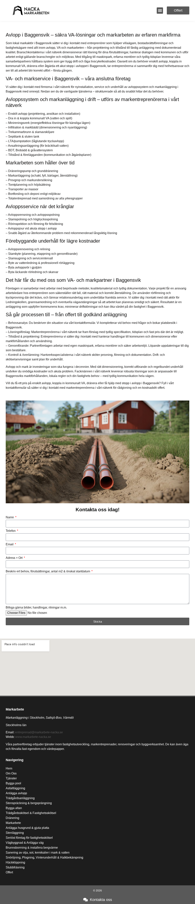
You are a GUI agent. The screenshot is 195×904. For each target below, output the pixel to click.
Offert (9, 872)
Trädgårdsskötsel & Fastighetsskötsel (31, 813)
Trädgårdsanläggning (20, 798)
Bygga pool (13, 783)
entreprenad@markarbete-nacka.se (39, 732)
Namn (10, 517)
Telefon (11, 530)
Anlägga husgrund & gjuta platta (27, 827)
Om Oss (11, 773)
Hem (9, 768)
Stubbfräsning (15, 867)
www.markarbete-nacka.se (33, 736)
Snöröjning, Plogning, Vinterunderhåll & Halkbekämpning (44, 857)
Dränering (12, 818)
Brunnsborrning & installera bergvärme (32, 847)
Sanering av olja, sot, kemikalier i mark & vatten (38, 852)
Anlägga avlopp (16, 793)
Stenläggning (15, 832)
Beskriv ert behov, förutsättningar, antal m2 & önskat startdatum (48, 571)
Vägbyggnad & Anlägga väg (25, 842)
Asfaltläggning (15, 788)
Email (10, 544)
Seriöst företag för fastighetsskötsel (29, 837)
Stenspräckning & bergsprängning (29, 803)
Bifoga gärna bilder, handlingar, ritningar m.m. (36, 607)
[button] (160, 10)
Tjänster (11, 778)
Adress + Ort (14, 557)
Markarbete (15, 709)
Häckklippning (15, 862)
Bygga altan (14, 808)
